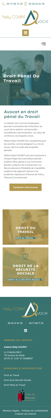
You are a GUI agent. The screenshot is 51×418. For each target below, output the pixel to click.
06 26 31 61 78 (36, 3)
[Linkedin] (25, 33)
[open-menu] (43, 44)
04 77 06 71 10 (15, 3)
